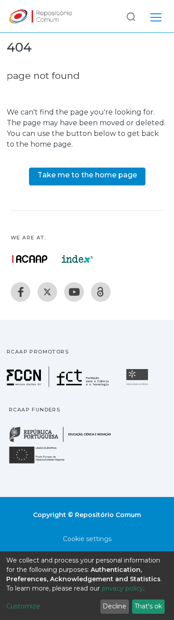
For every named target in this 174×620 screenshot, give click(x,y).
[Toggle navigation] (156, 16)
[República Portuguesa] (64, 441)
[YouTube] (74, 292)
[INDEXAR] (77, 259)
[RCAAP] (101, 292)
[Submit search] (130, 16)
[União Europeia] (42, 463)
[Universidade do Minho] (138, 384)
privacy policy (122, 588)
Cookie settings (87, 539)
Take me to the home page (87, 175)
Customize (23, 606)
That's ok (148, 606)
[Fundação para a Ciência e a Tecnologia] (59, 384)
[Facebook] (20, 292)
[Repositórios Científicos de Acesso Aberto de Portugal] (30, 259)
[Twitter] (47, 292)
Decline (114, 606)
